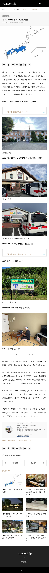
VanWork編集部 (15, 455)
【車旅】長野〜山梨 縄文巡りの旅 (19, 254)
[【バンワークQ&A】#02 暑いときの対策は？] (35, 463)
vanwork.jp (24, 553)
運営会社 (24, 562)
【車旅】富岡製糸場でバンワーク (18, 112)
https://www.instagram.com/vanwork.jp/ (17, 440)
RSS (24, 557)
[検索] (40, 3)
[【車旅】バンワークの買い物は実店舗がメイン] (13, 463)
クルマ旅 (6, 16)
